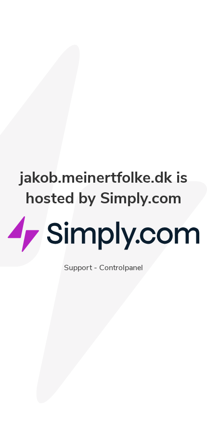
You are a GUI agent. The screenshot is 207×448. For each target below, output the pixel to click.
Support (78, 267)
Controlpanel (121, 267)
